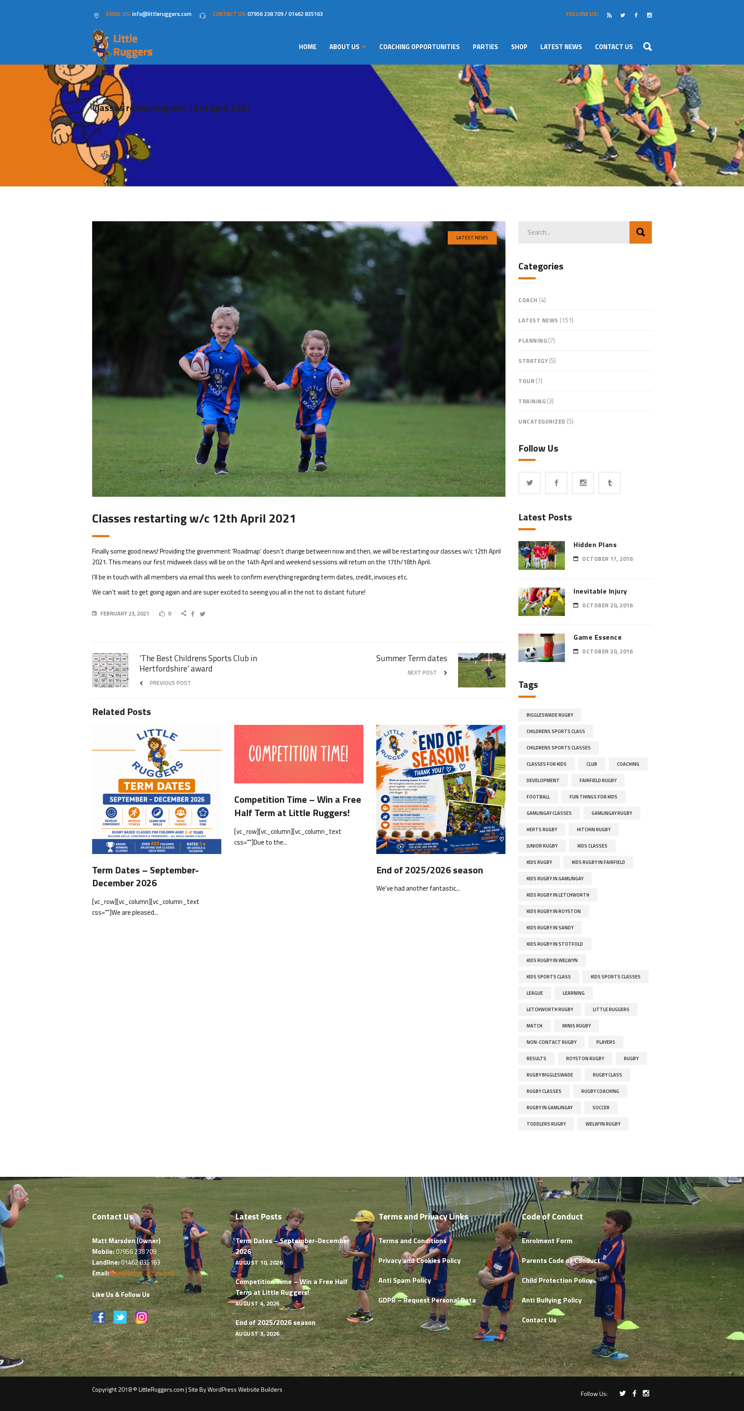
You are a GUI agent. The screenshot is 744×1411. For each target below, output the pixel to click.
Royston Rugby (585, 1058)
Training (532, 401)
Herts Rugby (542, 829)
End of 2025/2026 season (276, 1322)
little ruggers (611, 1009)
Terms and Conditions (412, 1240)
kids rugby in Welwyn (552, 960)
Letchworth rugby (550, 1009)
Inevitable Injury (600, 591)
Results (536, 1058)
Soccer (601, 1107)
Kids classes (592, 845)
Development (543, 780)
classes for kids (547, 764)
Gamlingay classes (549, 813)
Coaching (628, 764)
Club (591, 764)
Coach (528, 300)
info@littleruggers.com (143, 1273)
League (535, 993)
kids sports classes (616, 976)
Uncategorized (541, 421)
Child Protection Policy (557, 1280)
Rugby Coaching (600, 1091)
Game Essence (598, 637)
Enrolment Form (547, 1240)
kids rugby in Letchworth (558, 894)
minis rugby (576, 1025)
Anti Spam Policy (404, 1280)
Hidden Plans (595, 544)
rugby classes (544, 1091)
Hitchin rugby (594, 829)
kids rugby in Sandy (550, 927)
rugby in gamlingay (550, 1107)
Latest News (472, 237)
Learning (574, 993)
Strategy (533, 360)
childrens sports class (556, 731)
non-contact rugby (552, 1042)
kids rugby (539, 862)
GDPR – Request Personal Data (427, 1300)
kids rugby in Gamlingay (555, 878)
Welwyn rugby (603, 1123)
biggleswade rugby (550, 715)
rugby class (607, 1074)
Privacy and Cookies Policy (419, 1260)
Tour (526, 381)
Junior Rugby (542, 845)
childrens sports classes (559, 747)
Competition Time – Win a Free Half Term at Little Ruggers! (292, 1286)
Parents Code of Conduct (561, 1260)
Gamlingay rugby (612, 813)
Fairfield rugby (598, 780)
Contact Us (539, 1320)
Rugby (631, 1058)
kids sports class (549, 976)
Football (538, 796)
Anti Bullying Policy (552, 1300)
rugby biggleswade (550, 1074)
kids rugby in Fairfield (598, 862)
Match (534, 1025)
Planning (532, 340)
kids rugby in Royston (554, 911)
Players (605, 1042)
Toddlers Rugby (546, 1123)
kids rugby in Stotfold (555, 944)
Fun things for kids (593, 796)
